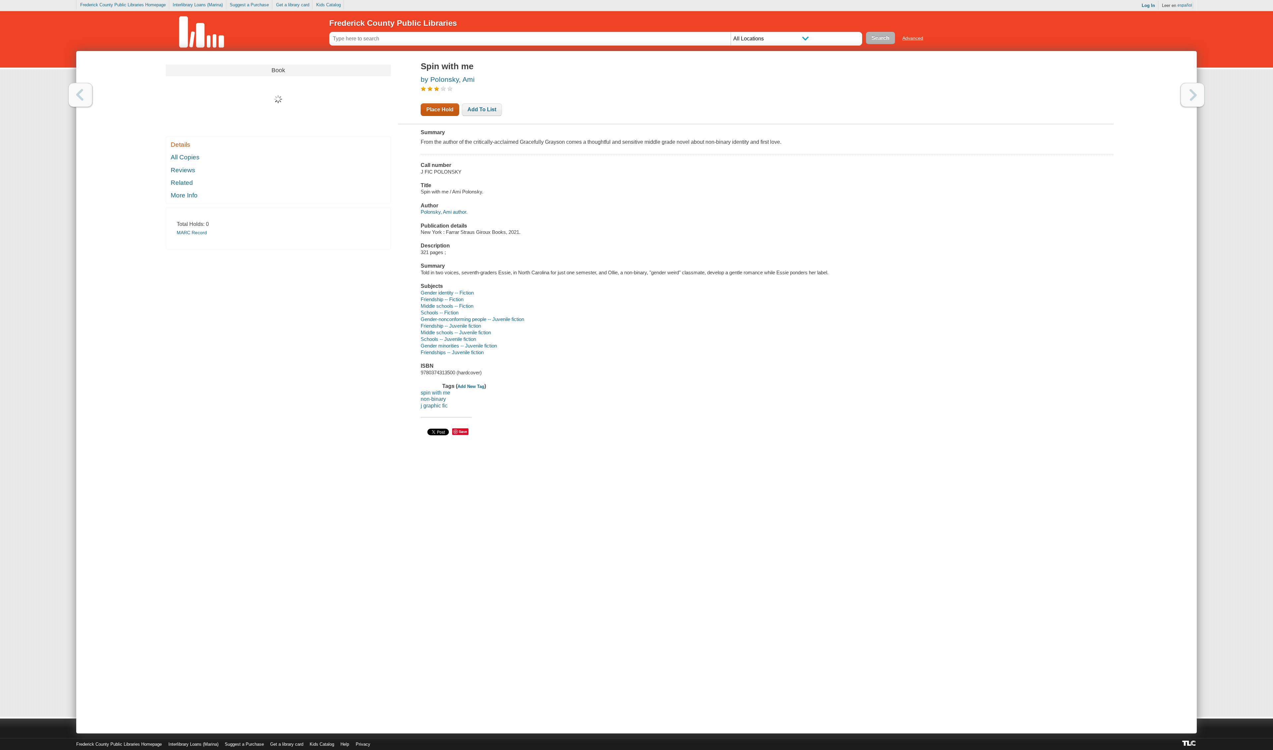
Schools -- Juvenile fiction (448, 339)
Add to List (481, 109)
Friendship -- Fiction (442, 299)
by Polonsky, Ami (448, 79)
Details (180, 144)
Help (344, 744)
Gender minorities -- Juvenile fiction (459, 345)
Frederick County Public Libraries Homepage (123, 4)
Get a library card (292, 4)
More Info (184, 195)
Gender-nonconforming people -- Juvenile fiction (472, 319)
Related (182, 182)
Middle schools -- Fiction (447, 306)
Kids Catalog (328, 4)
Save (463, 431)
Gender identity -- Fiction (447, 292)
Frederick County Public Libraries (393, 23)
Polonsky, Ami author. (444, 212)
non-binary (433, 399)
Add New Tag (470, 386)
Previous (80, 95)
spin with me (435, 393)
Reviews (183, 170)
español (1185, 5)
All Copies (185, 157)
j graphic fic (434, 405)
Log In (1148, 5)
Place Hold (440, 109)
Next (1193, 95)
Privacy (363, 744)
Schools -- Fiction (439, 312)
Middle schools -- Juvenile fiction (456, 332)
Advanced (912, 38)
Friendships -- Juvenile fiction (452, 352)
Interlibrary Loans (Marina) (198, 4)
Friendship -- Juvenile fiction (451, 326)
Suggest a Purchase (249, 4)
